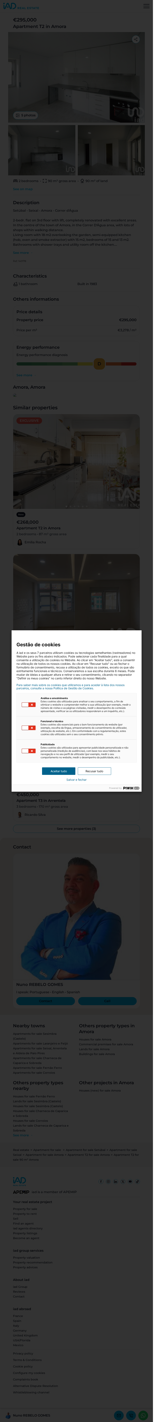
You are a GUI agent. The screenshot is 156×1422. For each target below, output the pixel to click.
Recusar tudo (94, 771)
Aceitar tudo (59, 771)
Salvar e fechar (76, 779)
